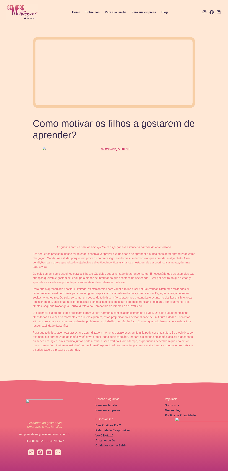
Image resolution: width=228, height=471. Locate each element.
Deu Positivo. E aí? (108, 425)
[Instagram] (204, 12)
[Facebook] (212, 12)
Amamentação (105, 440)
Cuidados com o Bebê (110, 445)
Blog (164, 12)
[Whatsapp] (58, 452)
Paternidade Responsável (112, 430)
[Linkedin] (219, 12)
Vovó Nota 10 (104, 435)
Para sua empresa (144, 12)
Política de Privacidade (180, 415)
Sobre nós (93, 12)
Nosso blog (173, 410)
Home (76, 12)
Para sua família (115, 12)
